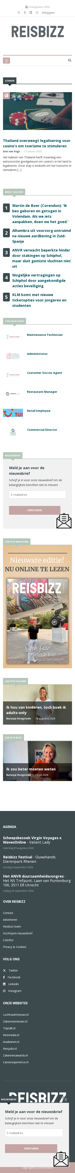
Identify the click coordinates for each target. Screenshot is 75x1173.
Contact (8, 913)
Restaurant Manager (42, 392)
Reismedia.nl (11, 1035)
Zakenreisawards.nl (15, 1055)
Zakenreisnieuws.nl (15, 1021)
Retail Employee (38, 411)
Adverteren (10, 920)
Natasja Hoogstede (18, 718)
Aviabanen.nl (11, 1042)
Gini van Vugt (11, 151)
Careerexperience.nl (15, 1062)
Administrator (37, 354)
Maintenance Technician (45, 335)
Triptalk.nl (9, 1028)
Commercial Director (42, 430)
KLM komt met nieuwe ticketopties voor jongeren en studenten (39, 300)
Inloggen (48, 12)
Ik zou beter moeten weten (31, 769)
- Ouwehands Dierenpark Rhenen (29, 859)
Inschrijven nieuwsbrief (17, 933)
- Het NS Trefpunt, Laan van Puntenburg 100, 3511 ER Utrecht (37, 880)
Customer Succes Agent (44, 373)
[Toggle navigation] (6, 61)
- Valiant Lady (32, 840)
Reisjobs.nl (10, 1048)
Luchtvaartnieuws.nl (16, 1014)
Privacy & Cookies (14, 947)
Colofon (8, 940)
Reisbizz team (12, 926)
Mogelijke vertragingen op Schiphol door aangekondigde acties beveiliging (39, 280)
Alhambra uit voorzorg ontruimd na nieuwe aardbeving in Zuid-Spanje (41, 236)
